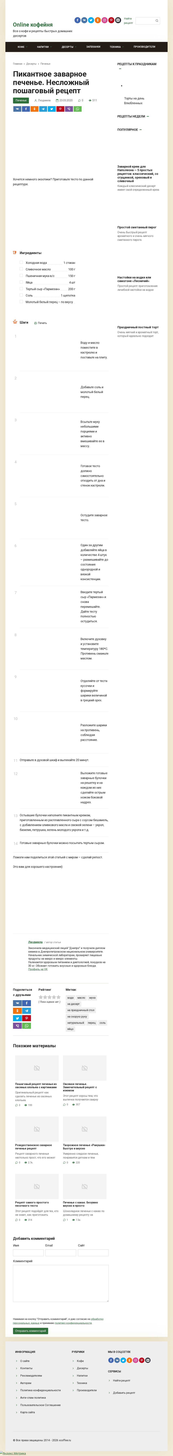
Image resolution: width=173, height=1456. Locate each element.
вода (70, 997)
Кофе (21, 47)
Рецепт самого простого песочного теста (32, 1204)
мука (92, 997)
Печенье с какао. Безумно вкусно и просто (80, 1204)
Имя (16, 1245)
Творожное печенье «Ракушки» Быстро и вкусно (84, 1147)
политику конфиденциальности (73, 1323)
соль (103, 1022)
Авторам (25, 1383)
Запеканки (93, 46)
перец (92, 1022)
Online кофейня (33, 25)
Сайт (81, 1245)
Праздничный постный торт (138, 327)
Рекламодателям (31, 1375)
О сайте (25, 1361)
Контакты (26, 1368)
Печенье (21, 100)
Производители (144, 46)
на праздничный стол (80, 1010)
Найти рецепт (121, 1380)
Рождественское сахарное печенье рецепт (33, 1147)
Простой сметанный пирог (136, 227)
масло (81, 997)
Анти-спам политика (33, 1397)
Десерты (67, 47)
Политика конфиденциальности (40, 1390)
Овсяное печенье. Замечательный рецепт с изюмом (80, 1087)
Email (49, 1245)
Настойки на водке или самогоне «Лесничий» (134, 279)
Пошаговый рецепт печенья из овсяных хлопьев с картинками (36, 1085)
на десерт (73, 1004)
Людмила (35, 942)
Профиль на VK (37, 969)
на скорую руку (77, 1016)
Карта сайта (27, 1412)
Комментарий (22, 1261)
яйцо (70, 1029)
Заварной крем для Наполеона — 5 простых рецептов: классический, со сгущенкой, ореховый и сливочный (137, 174)
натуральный (75, 1022)
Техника (115, 47)
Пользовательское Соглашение (40, 1405)
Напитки (43, 47)
